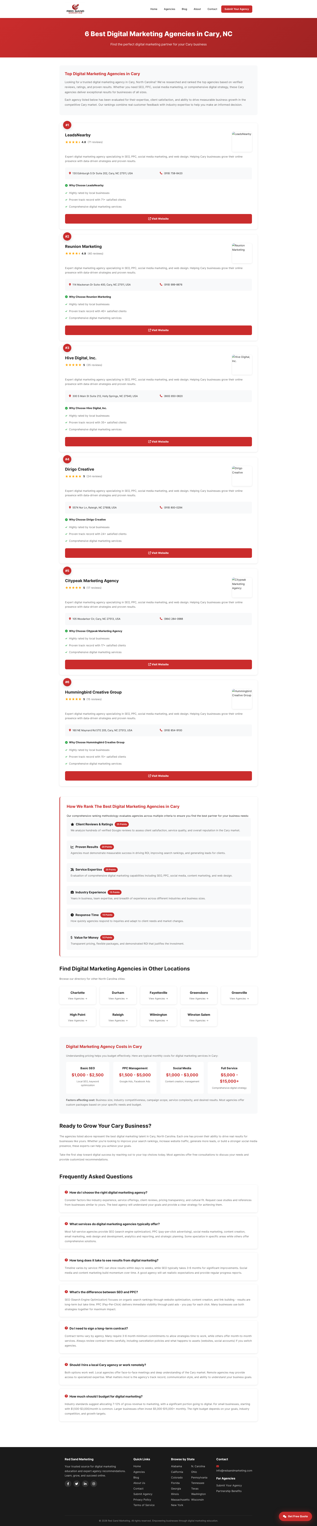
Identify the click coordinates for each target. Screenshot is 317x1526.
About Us (139, 1483)
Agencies (169, 9)
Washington (198, 1494)
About (197, 9)
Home (153, 9)
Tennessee (197, 1483)
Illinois (175, 1494)
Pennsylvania (199, 1477)
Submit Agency (142, 1494)
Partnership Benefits (229, 1491)
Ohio (194, 1471)
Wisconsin (197, 1499)
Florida (175, 1483)
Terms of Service (144, 1505)
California (177, 1471)
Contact (212, 9)
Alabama (176, 1466)
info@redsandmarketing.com (234, 1470)
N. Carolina (198, 1466)
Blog (184, 9)
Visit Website (160, 218)
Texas (194, 1488)
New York (177, 1505)
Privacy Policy (142, 1499)
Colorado (177, 1477)
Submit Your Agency (237, 9)
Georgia (176, 1488)
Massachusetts (180, 1499)
